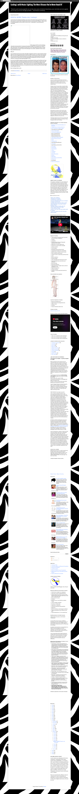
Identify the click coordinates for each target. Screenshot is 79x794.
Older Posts (44, 73)
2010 (53, 750)
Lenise (52, 150)
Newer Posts (13, 73)
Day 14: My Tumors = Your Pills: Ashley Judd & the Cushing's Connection (62, 516)
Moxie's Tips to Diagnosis (55, 197)
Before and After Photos (60, 522)
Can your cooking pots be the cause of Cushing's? (59, 200)
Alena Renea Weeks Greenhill (57, 137)
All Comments (55, 560)
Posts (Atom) (18, 75)
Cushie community (55, 350)
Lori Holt (53, 152)
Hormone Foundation (55, 567)
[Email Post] (21, 70)
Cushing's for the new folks (55, 201)
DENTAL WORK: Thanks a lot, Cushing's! (24, 17)
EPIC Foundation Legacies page (57, 128)
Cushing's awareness (55, 342)
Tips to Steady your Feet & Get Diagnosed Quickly (62, 530)
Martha (52, 155)
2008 (53, 753)
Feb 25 (54, 734)
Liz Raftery (53, 151)
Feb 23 (54, 737)
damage (52, 351)
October (54, 724)
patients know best (55, 347)
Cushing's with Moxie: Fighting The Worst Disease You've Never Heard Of (36, 5)
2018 (53, 709)
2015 (53, 714)
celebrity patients (54, 349)
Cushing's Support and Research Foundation (59, 566)
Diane (52, 139)
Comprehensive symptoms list (56, 199)
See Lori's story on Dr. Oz (55, 310)
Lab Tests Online (54, 568)
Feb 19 (54, 744)
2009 (53, 752)
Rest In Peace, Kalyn (60, 544)
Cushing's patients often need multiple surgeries (59, 202)
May (54, 727)
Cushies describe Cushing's (55, 208)
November (55, 722)
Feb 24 (54, 735)
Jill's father (53, 146)
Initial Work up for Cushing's (55, 198)
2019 (53, 708)
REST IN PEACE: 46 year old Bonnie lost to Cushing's (61, 537)
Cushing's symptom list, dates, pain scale (58, 206)
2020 (53, 706)
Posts (53, 558)
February (54, 731)
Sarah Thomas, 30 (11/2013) (56, 157)
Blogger (44, 786)
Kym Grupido (54, 148)
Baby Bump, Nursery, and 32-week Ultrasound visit (61, 493)
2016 (53, 712)
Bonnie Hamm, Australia (56, 138)
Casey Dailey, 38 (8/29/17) (56, 132)
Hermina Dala (54, 141)
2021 (53, 705)
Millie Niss (53, 156)
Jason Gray (53, 143)
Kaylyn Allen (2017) (55, 130)
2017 (53, 711)
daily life (53, 345)
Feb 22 (54, 738)
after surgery (53, 354)
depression (53, 346)
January (54, 748)
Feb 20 (54, 740)
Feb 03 (54, 745)
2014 (53, 715)
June (53, 725)
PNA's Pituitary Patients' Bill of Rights (57, 207)
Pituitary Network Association (57, 573)
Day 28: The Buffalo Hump (61, 478)
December (55, 721)
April (54, 728)
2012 (53, 718)
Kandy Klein (53, 147)
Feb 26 (54, 732)
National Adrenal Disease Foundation (58, 570)
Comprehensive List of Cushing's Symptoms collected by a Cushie (62, 508)
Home (29, 73)
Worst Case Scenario (55, 161)
